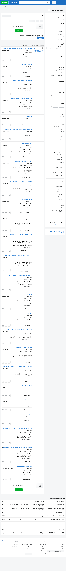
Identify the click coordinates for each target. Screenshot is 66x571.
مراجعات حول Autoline (41, 550)
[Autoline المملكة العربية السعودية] (61, 2)
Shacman (29, 116)
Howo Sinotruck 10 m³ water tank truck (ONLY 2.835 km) (18, 129)
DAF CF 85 (29, 294)
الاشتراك (40, 38)
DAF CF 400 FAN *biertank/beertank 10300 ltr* (21, 181)
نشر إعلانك (19, 30)
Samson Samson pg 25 (26, 414)
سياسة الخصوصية (31, 39)
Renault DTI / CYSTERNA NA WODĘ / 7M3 (22, 217)
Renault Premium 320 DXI (26, 199)
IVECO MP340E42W (27, 143)
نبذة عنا (63, 544)
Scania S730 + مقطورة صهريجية (24, 466)
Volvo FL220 (29, 313)
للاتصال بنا (62, 548)
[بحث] (49, 2)
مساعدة (62, 546)
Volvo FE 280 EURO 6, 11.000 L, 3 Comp (22, 347)
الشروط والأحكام (43, 544)
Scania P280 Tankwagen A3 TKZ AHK (23, 161)
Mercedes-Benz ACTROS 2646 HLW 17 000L (21, 98)
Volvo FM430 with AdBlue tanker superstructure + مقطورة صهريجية (16, 48)
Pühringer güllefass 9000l (26, 385)
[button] (6, 60)
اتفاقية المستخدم (24, 39)
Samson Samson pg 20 (26, 399)
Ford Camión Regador (26, 64)
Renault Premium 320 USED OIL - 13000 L (22, 80)
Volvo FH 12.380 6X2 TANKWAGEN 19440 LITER (20, 275)
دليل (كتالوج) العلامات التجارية (40, 553)
